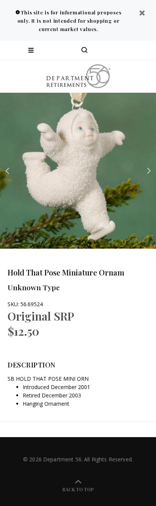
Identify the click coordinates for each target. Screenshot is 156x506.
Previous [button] (7, 170)
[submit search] (120, 50)
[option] (78, 171)
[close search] (143, 50)
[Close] (142, 13)
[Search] (84, 50)
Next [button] (149, 170)
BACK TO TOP (78, 489)
